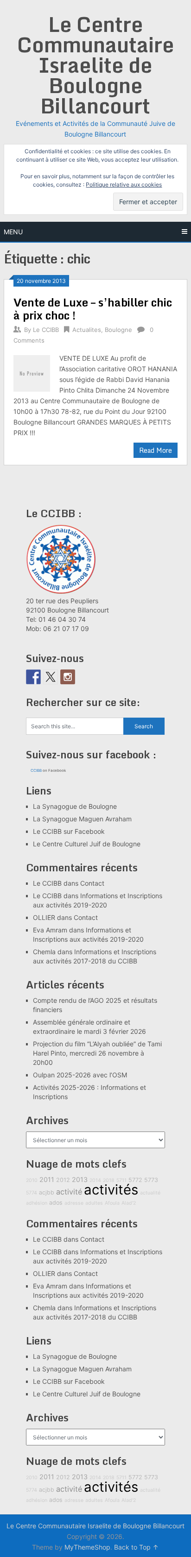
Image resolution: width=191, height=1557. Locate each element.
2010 (32, 1180)
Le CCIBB (46, 329)
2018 (109, 1180)
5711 (121, 1180)
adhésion (36, 1203)
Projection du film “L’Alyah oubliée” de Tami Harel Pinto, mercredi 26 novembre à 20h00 (97, 1053)
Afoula (112, 1203)
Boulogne (118, 329)
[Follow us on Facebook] (33, 676)
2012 (63, 1179)
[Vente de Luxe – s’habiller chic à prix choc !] (31, 372)
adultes (94, 1203)
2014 (95, 1180)
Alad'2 (128, 1203)
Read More (155, 450)
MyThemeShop (87, 1547)
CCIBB (36, 770)
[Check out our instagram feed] (67, 676)
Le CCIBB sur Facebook (69, 831)
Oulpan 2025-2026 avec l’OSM (80, 1075)
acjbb (46, 1192)
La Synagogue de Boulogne (75, 806)
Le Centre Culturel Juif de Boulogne (86, 844)
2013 (80, 1179)
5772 (135, 1179)
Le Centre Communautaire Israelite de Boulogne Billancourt (95, 64)
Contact (92, 883)
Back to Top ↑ (136, 1547)
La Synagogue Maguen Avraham (82, 819)
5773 (151, 1179)
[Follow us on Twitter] (50, 676)
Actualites (86, 329)
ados (56, 1202)
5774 (31, 1193)
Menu (13, 232)
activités (111, 1190)
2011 (46, 1179)
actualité (150, 1193)
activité (69, 1191)
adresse (73, 1203)
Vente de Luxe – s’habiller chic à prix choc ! (92, 308)
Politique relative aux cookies (124, 184)
